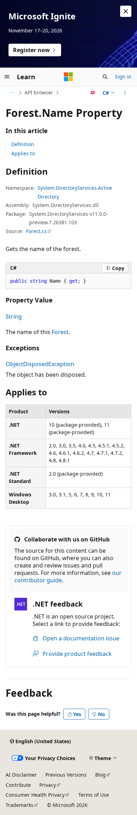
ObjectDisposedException (40, 364)
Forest (60, 332)
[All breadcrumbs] (12, 92)
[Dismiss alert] (125, 11)
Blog (100, 774)
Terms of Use (93, 794)
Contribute (18, 785)
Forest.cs (36, 231)
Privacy (47, 785)
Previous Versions (66, 774)
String (14, 316)
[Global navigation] (7, 76)
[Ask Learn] (93, 92)
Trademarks (19, 805)
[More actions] (125, 92)
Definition (22, 144)
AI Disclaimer (21, 774)
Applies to (23, 153)
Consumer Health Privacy (35, 794)
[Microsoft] (68, 76)
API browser (39, 92)
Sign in (123, 76)
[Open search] (105, 76)
